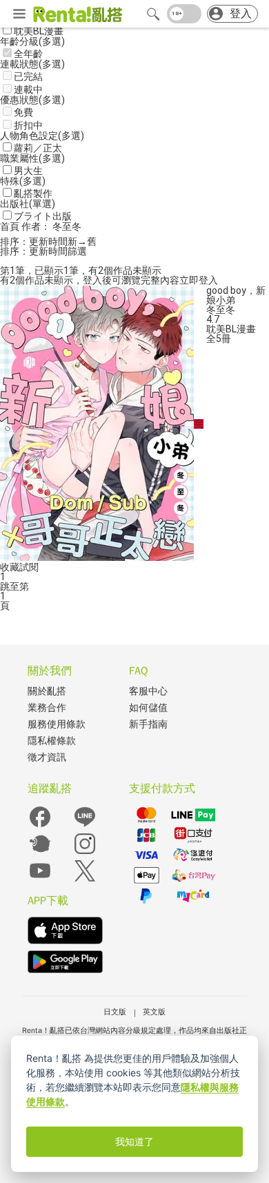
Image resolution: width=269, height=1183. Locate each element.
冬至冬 (220, 309)
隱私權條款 (52, 741)
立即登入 (198, 280)
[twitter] (84, 880)
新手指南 (148, 724)
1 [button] (3, 596)
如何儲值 (148, 708)
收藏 (9, 567)
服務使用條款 (57, 724)
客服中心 (148, 691)
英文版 (154, 1011)
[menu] (19, 14)
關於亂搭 (47, 691)
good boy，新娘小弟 (236, 295)
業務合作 (47, 708)
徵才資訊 (47, 757)
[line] (84, 826)
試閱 (29, 567)
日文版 (114, 1011)
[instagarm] (84, 853)
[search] (153, 14)
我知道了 (134, 1141)
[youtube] (40, 880)
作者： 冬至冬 (51, 226)
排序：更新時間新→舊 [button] (48, 241)
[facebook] (40, 826)
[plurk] (40, 853)
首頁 (10, 226)
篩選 (77, 251)
